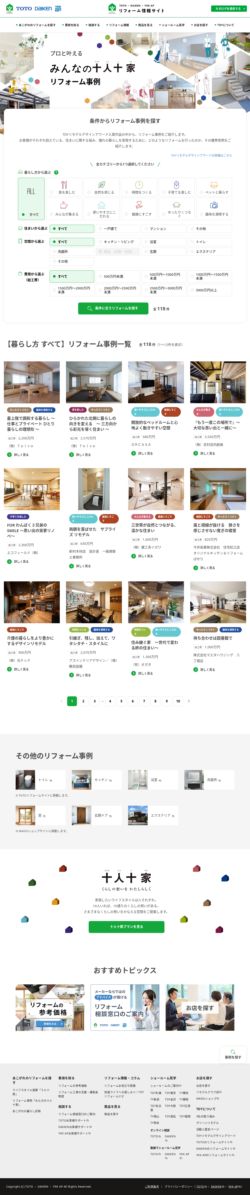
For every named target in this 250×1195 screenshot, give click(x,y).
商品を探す (111, 1114)
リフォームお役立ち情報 (120, 1085)
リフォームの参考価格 (72, 1085)
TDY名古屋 (156, 1108)
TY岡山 (154, 1116)
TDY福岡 (184, 1116)
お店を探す (203, 1085)
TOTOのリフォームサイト (213, 1142)
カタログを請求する (228, 8)
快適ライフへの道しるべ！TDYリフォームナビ (124, 1094)
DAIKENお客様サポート (73, 1127)
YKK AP (184, 1154)
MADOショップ (206, 1098)
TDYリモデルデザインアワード (216, 1136)
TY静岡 (183, 1099)
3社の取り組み (205, 1116)
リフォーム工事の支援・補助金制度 (78, 1094)
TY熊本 (154, 1123)
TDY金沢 (170, 1099)
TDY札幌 (156, 1093)
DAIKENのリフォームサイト (214, 1148)
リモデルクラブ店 (207, 1092)
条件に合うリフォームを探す (116, 308)
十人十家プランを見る (126, 926)
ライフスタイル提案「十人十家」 (30, 1092)
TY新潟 (154, 1099)
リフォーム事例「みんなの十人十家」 (32, 1102)
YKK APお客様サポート (73, 1133)
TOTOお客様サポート (72, 1120)
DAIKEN (170, 1136)
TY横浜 (183, 1093)
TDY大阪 (170, 1106)
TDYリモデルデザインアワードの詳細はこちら (201, 155)
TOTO (154, 1136)
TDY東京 (170, 1093)
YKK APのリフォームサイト (214, 1155)
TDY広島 (184, 1106)
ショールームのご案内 (164, 1085)
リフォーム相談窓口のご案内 (76, 1114)
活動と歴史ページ (207, 1129)
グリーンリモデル (207, 1123)
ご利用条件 (152, 1186)
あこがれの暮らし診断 (26, 1111)
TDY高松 (170, 1116)
